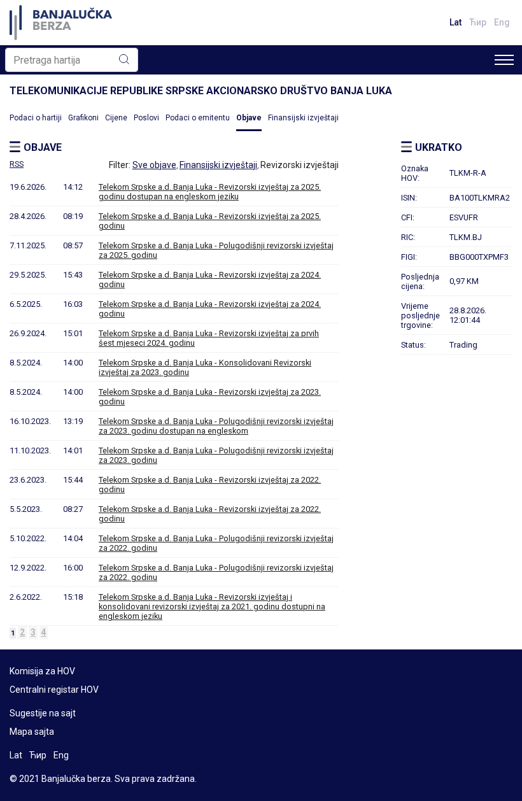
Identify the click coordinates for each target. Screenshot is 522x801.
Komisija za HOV (42, 671)
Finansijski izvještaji (303, 117)
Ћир (477, 22)
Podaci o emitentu (198, 117)
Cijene (116, 117)
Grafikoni (83, 117)
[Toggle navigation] (504, 60)
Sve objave (154, 165)
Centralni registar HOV (54, 689)
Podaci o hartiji (36, 117)
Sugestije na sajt (43, 713)
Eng (502, 22)
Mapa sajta (32, 732)
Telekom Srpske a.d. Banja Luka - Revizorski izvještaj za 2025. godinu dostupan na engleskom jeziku (210, 191)
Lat (455, 22)
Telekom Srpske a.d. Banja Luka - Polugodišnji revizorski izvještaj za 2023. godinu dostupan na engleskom (216, 426)
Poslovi (146, 117)
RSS (17, 164)
